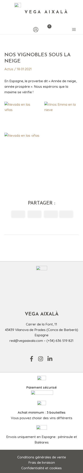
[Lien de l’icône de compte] (36, 29)
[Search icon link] (6, 29)
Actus (8, 69)
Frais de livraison (41, 462)
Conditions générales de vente (41, 457)
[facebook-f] (33, 359)
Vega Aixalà (47, 12)
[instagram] (42, 359)
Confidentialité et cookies (41, 468)
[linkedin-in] (50, 359)
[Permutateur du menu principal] (74, 29)
